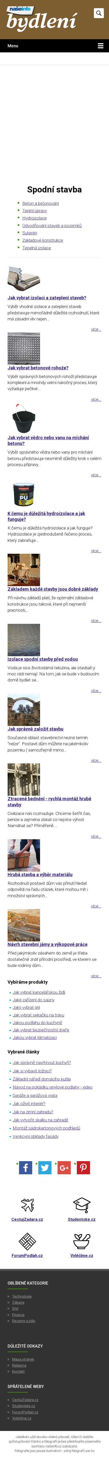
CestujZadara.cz (25, 1400)
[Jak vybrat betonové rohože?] (54, 349)
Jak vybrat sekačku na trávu (38, 1015)
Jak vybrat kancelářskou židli (39, 992)
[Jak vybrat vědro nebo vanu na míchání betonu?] (54, 418)
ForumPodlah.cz (25, 1412)
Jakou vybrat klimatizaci (35, 1037)
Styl (15, 1309)
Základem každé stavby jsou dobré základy (53, 589)
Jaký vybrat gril (26, 1007)
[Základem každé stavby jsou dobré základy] (54, 570)
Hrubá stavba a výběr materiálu (40, 874)
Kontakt (18, 1372)
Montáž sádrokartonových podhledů (46, 1128)
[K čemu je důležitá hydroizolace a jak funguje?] (54, 494)
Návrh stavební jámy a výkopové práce (47, 944)
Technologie (22, 1296)
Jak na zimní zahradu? (33, 1111)
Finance (18, 1315)
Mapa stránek (23, 1359)
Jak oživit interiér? (29, 1103)
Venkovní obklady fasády (36, 1136)
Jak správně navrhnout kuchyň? (42, 1062)
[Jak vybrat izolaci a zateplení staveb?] (54, 278)
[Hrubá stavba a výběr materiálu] (54, 855)
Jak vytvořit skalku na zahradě (40, 1119)
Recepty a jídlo (23, 1321)
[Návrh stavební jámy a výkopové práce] (54, 925)
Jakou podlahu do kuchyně (37, 1022)
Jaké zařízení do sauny (34, 999)
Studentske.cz (23, 1406)
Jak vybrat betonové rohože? (38, 367)
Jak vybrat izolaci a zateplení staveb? (47, 297)
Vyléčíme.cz (21, 1418)
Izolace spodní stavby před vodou (43, 659)
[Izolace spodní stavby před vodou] (54, 640)
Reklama (19, 1365)
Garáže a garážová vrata (35, 1095)
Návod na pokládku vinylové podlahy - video (53, 1087)
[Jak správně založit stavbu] (54, 710)
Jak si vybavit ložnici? (32, 1070)
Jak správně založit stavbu (35, 729)
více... (96, 329)
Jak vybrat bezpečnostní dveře (41, 1029)
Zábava (18, 1302)
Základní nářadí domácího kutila (42, 1078)
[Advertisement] (54, 124)
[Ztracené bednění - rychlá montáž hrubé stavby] (54, 779)
